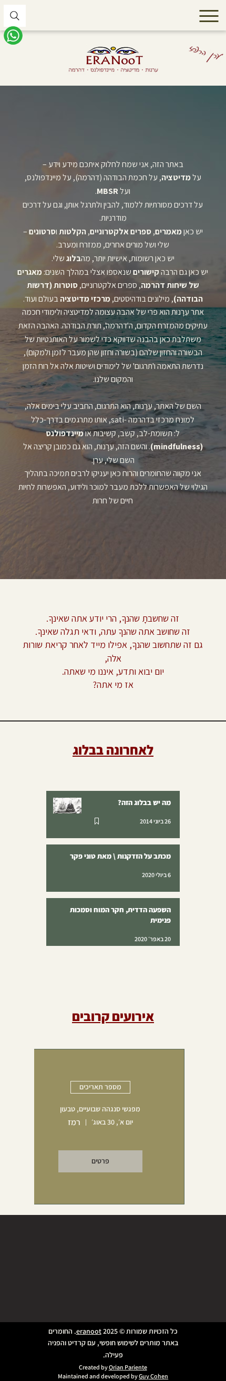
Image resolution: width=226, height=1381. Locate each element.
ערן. (97, 460)
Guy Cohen (153, 1376)
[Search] (15, 16)
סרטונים (42, 231)
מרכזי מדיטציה (85, 298)
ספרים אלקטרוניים (120, 231)
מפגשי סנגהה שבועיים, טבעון (100, 1109)
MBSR (107, 191)
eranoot (88, 1331)
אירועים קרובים (113, 1016)
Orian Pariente (128, 1367)
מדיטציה (176, 177)
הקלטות (72, 231)
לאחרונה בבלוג (113, 749)
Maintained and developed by (98, 1376)
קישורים (145, 271)
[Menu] (209, 16)
